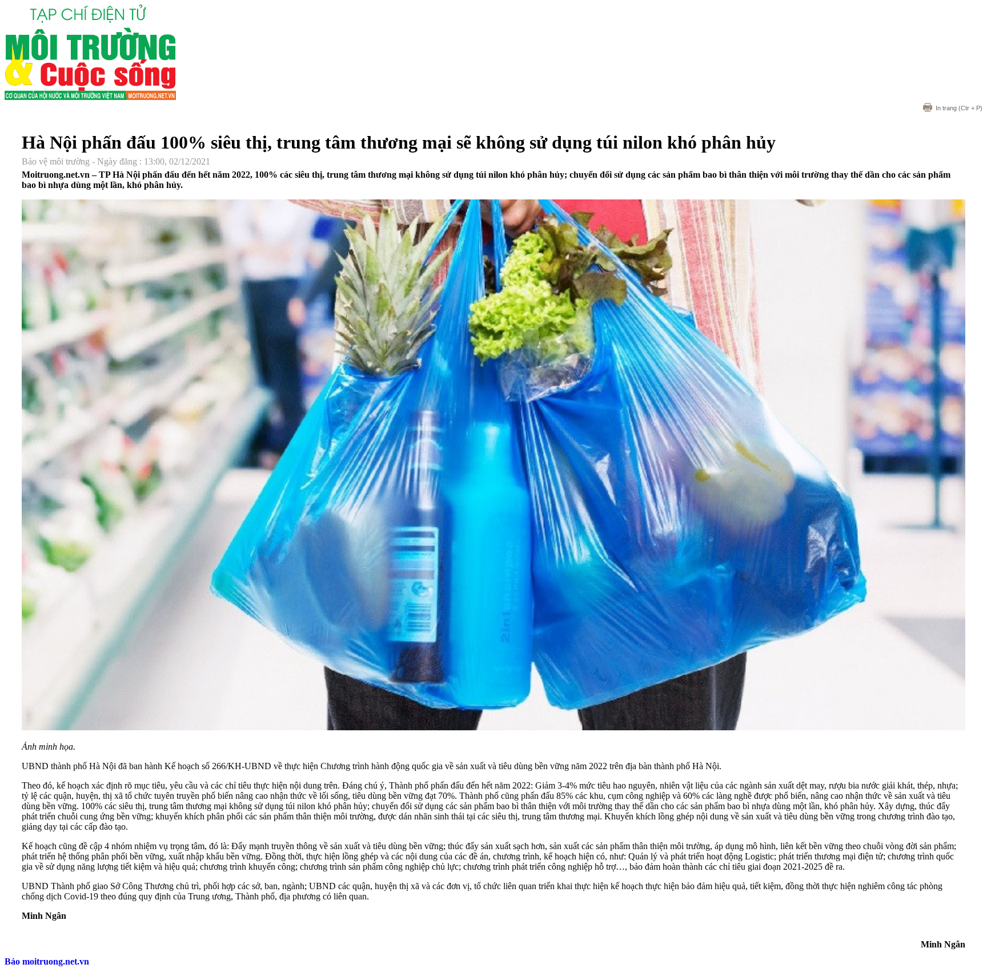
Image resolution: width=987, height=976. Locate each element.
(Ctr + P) (959, 108)
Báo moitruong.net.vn (47, 961)
